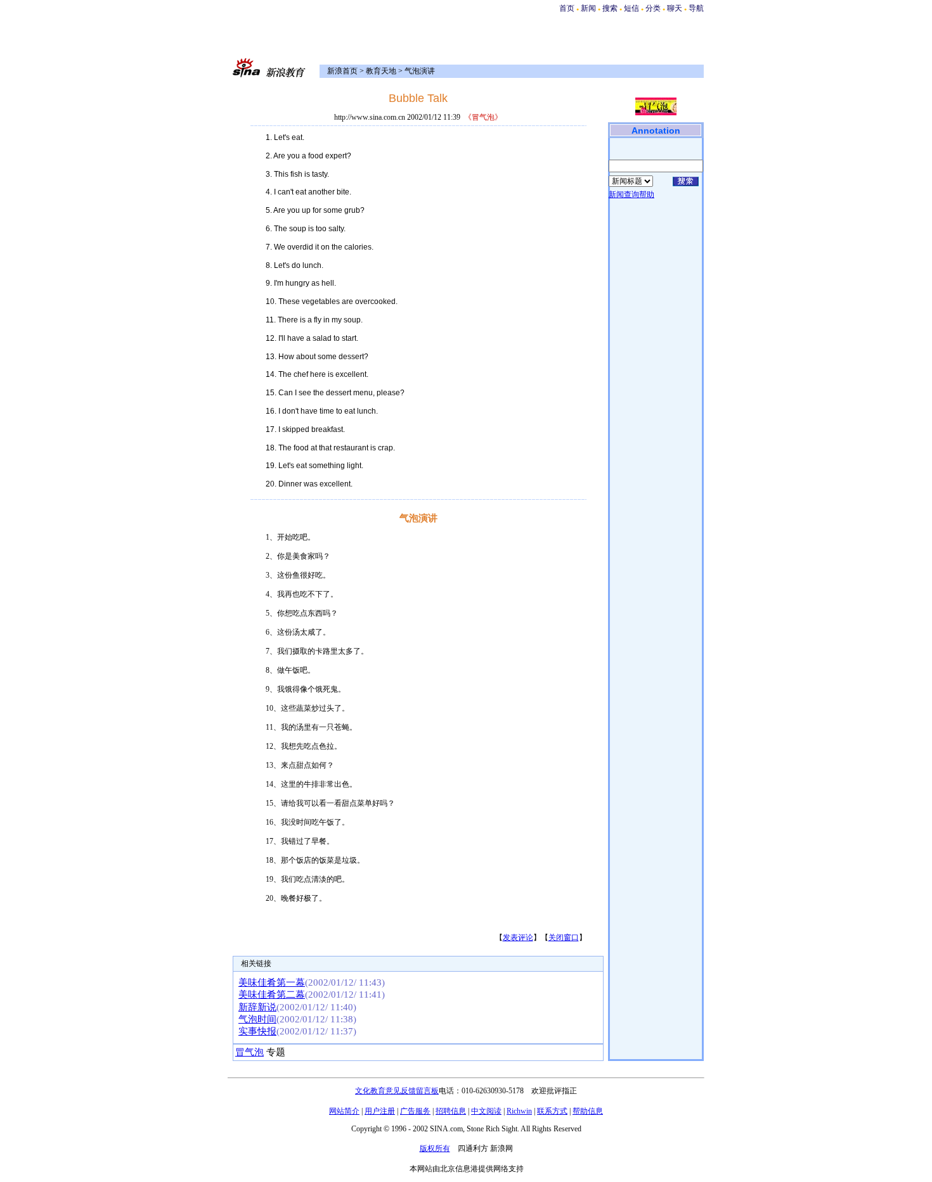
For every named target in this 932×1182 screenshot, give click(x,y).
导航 (696, 8)
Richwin (519, 1111)
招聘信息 (451, 1111)
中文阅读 (486, 1111)
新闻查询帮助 (631, 194)
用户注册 (380, 1111)
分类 (653, 8)
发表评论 (518, 937)
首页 (566, 8)
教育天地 (381, 71)
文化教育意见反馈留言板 (397, 1090)
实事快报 (257, 1031)
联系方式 (552, 1111)
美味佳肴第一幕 (271, 982)
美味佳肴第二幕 (271, 994)
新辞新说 (257, 1007)
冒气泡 (249, 1052)
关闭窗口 (563, 937)
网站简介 (344, 1111)
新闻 (588, 8)
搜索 (610, 8)
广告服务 (415, 1111)
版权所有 (435, 1148)
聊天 (674, 8)
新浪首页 (342, 71)
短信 (631, 8)
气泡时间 (257, 1019)
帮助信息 (588, 1111)
